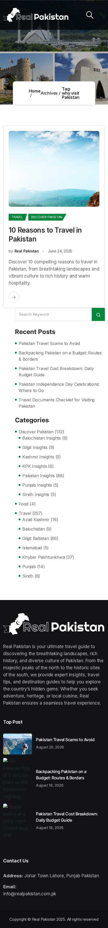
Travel (17, 217)
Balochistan (33, 529)
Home (35, 91)
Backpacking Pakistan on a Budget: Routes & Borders (60, 356)
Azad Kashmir (36, 519)
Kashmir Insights (38, 456)
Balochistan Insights (41, 438)
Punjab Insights (37, 485)
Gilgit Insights (34, 447)
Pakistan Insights (38, 475)
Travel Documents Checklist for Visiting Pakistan (57, 403)
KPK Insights (34, 466)
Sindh (27, 576)
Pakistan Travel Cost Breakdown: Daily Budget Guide (56, 371)
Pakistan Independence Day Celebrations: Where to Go (59, 387)
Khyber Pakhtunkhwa (43, 557)
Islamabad (32, 547)
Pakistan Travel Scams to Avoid (49, 343)
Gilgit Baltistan (35, 538)
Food (23, 503)
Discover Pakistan (47, 217)
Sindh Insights (35, 494)
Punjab (29, 566)
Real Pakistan (26, 251)
